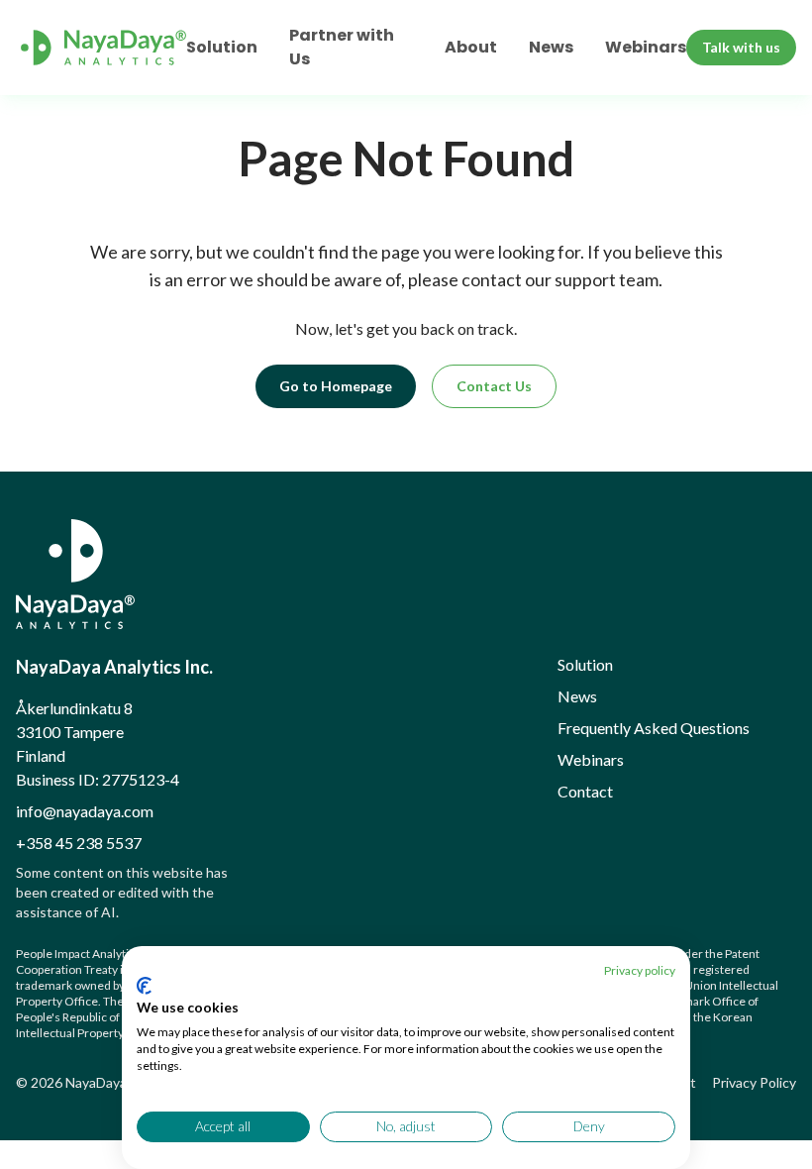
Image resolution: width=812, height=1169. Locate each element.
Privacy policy (639, 970)
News (551, 47)
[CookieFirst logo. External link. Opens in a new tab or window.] (144, 986)
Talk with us (741, 47)
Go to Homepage (335, 385)
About (471, 47)
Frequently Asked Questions (654, 727)
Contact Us (494, 385)
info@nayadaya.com (84, 810)
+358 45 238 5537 (79, 842)
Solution (221, 47)
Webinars (645, 47)
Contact (585, 791)
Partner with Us (341, 47)
